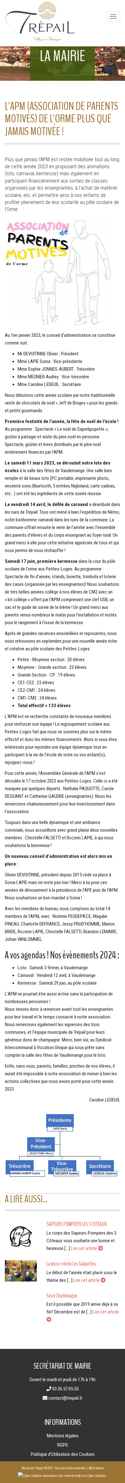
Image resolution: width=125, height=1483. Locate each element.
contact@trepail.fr (65, 1398)
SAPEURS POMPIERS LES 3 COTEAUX (76, 1224)
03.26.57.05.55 (65, 1389)
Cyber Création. (96, 1476)
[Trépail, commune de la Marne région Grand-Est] (40, 23)
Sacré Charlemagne (61, 1295)
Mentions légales (63, 1436)
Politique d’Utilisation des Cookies (63, 1454)
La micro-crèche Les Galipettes (71, 1263)
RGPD (62, 1445)
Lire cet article (84, 1248)
